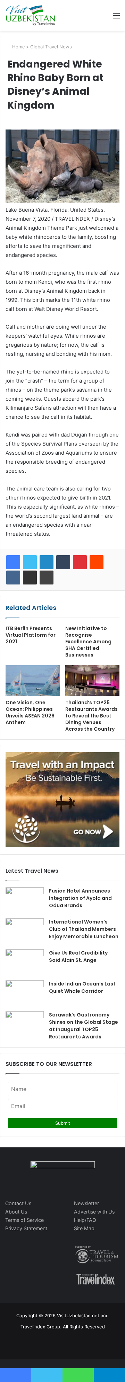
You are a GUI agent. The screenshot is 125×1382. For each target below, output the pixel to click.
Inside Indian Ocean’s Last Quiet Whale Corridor (82, 987)
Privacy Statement (26, 1228)
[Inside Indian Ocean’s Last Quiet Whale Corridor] (25, 993)
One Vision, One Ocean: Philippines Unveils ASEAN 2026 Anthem (30, 712)
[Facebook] (13, 562)
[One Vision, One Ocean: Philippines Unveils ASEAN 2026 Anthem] (33, 680)
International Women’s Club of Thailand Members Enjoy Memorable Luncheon (83, 929)
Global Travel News (51, 46)
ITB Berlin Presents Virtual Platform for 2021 (31, 635)
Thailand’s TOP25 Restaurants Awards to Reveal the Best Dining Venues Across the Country (91, 715)
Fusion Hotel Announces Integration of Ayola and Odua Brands (80, 898)
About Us (16, 1212)
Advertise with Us (94, 1212)
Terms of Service (24, 1220)
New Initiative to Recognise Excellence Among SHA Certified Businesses (88, 641)
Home (18, 46)
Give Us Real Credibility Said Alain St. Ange (78, 956)
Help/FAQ (85, 1220)
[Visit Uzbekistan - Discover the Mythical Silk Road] (30, 15)
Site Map (84, 1228)
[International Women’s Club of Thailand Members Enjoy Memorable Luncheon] (25, 931)
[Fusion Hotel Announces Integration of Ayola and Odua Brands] (25, 900)
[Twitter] (30, 562)
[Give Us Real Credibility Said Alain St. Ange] (25, 962)
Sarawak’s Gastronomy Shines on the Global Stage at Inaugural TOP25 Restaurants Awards (83, 1025)
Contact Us (18, 1203)
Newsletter (86, 1203)
